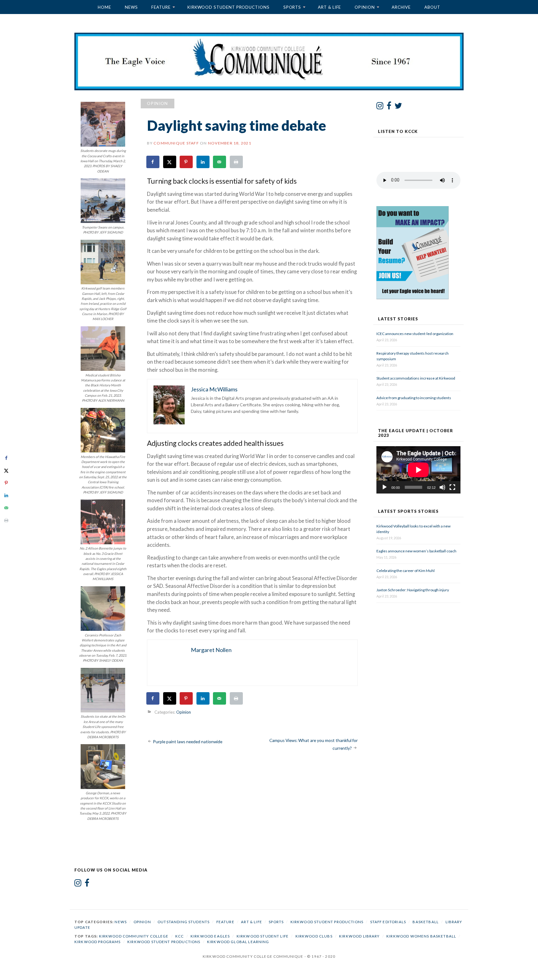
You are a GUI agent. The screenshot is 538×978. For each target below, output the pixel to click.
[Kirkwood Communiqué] (269, 61)
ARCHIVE (401, 7)
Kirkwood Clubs (314, 936)
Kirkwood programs (97, 942)
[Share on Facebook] (153, 162)
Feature (160, 7)
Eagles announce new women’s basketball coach (416, 551)
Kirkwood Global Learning (238, 942)
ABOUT (432, 7)
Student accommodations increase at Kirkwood (416, 378)
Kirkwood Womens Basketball (421, 936)
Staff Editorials (388, 922)
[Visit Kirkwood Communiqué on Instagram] (380, 107)
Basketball (426, 922)
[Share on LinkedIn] (203, 162)
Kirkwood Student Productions (228, 7)
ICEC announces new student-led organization (414, 333)
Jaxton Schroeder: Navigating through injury (412, 590)
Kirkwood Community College (134, 936)
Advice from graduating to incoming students (413, 397)
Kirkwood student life (263, 936)
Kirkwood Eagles (210, 936)
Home (104, 7)
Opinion (365, 7)
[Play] (384, 487)
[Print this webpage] (236, 162)
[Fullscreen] (452, 487)
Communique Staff (176, 143)
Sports (292, 7)
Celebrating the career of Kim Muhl (405, 570)
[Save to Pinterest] (186, 162)
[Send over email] (220, 162)
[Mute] (442, 487)
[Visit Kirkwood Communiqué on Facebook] (389, 107)
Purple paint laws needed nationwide (187, 741)
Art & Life (329, 7)
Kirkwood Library (359, 936)
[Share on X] (170, 162)
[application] (418, 470)
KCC (179, 936)
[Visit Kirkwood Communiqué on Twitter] (398, 107)
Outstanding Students (184, 922)
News (131, 7)
